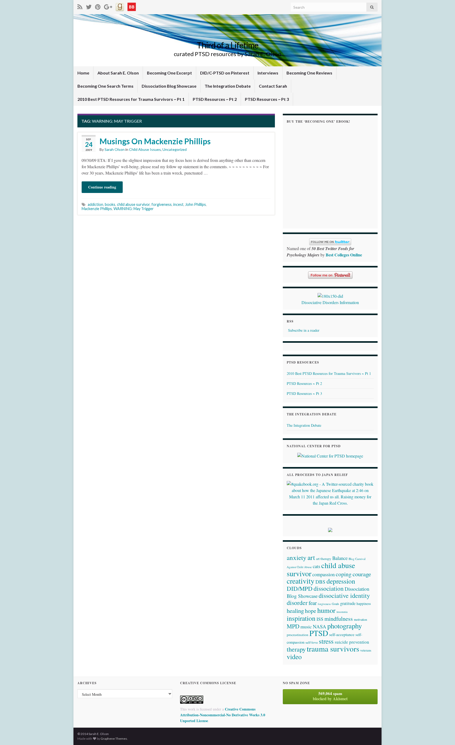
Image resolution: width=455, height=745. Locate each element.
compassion (323, 574)
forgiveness (161, 204)
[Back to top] (443, 733)
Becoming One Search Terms (105, 85)
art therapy (323, 558)
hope (310, 610)
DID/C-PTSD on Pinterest (224, 72)
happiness (364, 603)
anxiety (296, 557)
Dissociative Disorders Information (330, 302)
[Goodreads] (120, 6)
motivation (360, 619)
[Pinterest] (98, 6)
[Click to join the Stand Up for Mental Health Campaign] (330, 295)
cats (316, 566)
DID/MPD (300, 588)
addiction (95, 204)
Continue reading (102, 187)
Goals (335, 604)
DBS (320, 581)
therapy (296, 649)
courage (362, 574)
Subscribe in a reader (303, 330)
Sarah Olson (115, 149)
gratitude (347, 603)
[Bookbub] (131, 6)
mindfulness (338, 618)
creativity (300, 581)
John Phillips (195, 204)
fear (313, 603)
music (306, 626)
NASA (319, 626)
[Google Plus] (108, 6)
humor (326, 610)
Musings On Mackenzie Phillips (155, 141)
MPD (293, 626)
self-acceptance (341, 634)
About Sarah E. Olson (118, 72)
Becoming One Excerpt (169, 72)
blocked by (330, 696)
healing (295, 610)
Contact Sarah (273, 85)
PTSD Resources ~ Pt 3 (267, 99)
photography (344, 625)
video (294, 656)
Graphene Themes (114, 739)
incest (178, 204)
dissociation (329, 588)
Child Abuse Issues (145, 149)
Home (83, 72)
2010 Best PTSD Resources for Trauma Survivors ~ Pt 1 (131, 99)
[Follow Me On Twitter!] (89, 6)
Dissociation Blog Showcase (169, 85)
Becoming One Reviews (309, 72)
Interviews (268, 72)
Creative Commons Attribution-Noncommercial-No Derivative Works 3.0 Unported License (222, 714)
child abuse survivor (133, 204)
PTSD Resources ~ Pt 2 (215, 99)
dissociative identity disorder (328, 599)
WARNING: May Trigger (133, 208)
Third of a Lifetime (227, 45)
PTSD (318, 633)
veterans (365, 650)
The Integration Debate (228, 85)
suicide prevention (352, 642)
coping (344, 574)
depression (341, 581)
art (311, 557)
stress (326, 641)
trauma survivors (333, 648)
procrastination (297, 634)
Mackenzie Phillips (97, 208)
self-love (311, 642)
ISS (319, 619)
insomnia (342, 612)
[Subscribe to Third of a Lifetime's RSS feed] (79, 6)
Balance (340, 558)
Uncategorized (174, 149)
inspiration (301, 618)
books (110, 204)
